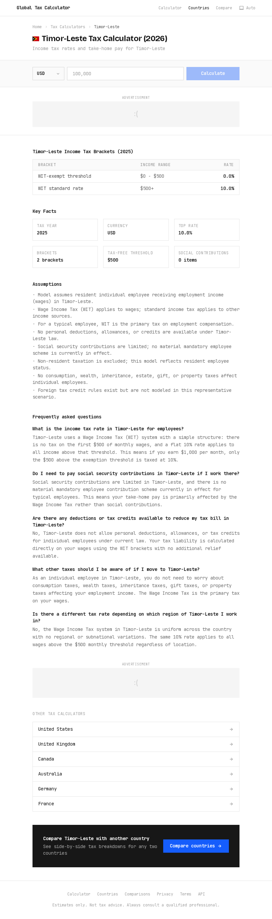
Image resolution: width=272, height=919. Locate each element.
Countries (198, 8)
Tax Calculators (67, 27)
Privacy (165, 894)
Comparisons (137, 894)
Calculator (170, 8)
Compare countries (192, 846)
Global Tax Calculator (43, 8)
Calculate (213, 73)
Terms (185, 894)
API (201, 894)
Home (37, 27)
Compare (224, 8)
